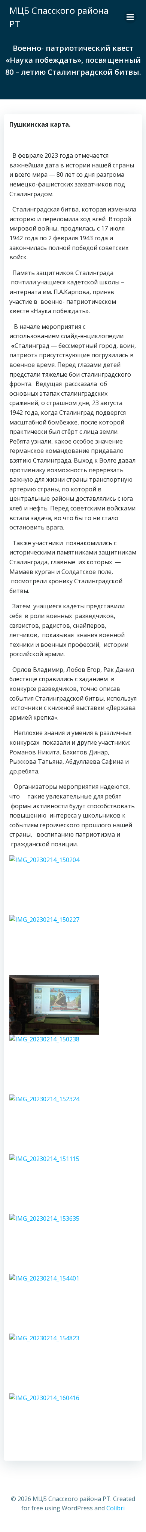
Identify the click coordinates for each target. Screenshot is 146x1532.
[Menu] (130, 17)
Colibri (115, 1508)
